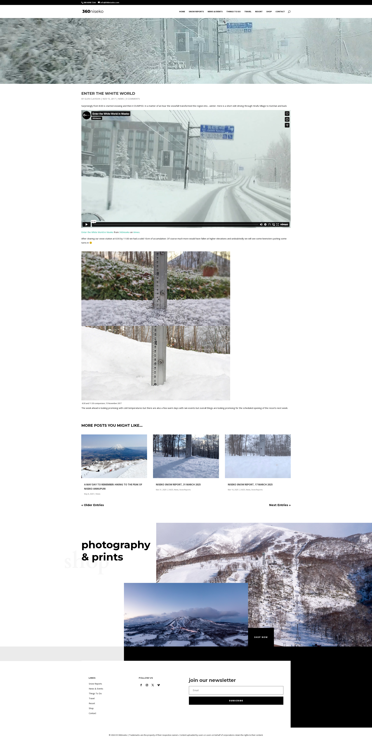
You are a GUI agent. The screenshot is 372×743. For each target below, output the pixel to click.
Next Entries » (280, 505)
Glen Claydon (92, 98)
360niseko (124, 232)
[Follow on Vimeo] (158, 685)
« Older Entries (92, 505)
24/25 (170, 489)
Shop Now (261, 637)
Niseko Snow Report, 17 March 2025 (250, 484)
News (121, 98)
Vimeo (136, 232)
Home (182, 11)
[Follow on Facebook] (141, 685)
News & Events (215, 11)
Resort (259, 11)
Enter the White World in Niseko (97, 232)
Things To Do (233, 11)
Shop (269, 11)
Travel (247, 11)
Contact (280, 11)
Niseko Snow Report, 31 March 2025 (178, 484)
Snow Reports (196, 11)
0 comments (133, 98)
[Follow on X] (152, 685)
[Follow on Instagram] (147, 685)
